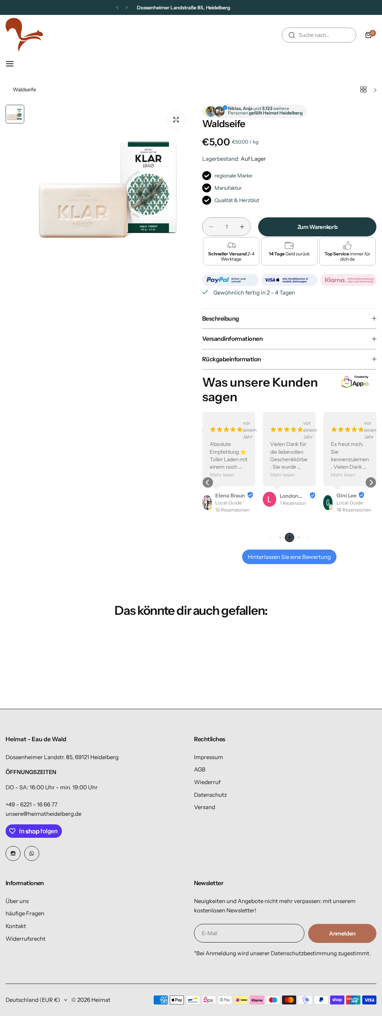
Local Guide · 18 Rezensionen (353, 506)
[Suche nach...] (292, 35)
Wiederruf (207, 782)
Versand (204, 807)
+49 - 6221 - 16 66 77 (31, 804)
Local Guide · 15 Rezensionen (232, 506)
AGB (200, 769)
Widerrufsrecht (26, 938)
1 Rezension (293, 503)
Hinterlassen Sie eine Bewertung (289, 556)
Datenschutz (210, 794)
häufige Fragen (25, 913)
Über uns (17, 901)
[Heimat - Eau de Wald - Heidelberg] (24, 35)
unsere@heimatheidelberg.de (43, 813)
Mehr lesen (222, 475)
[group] (109, 186)
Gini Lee (346, 495)
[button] (117, 8)
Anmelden (342, 933)
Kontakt (16, 926)
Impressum (208, 757)
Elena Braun (230, 495)
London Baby (289, 496)
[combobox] (319, 35)
